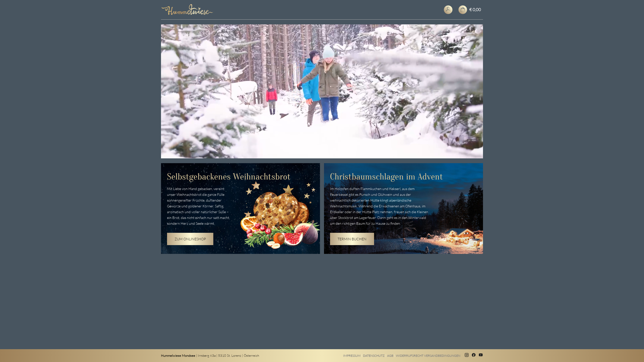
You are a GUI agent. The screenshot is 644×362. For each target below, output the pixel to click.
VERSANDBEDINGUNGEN (442, 355)
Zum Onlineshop (190, 239)
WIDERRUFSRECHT (409, 355)
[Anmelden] (448, 10)
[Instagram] (466, 355)
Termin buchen (352, 239)
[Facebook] (473, 355)
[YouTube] (480, 355)
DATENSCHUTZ (374, 355)
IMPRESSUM (351, 355)
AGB (390, 355)
